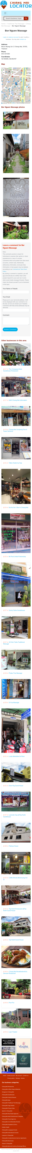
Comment (6, 315)
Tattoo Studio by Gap (15, 463)
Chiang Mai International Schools (10, 1132)
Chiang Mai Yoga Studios (8, 1105)
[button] (16, 84)
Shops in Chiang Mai (7, 1143)
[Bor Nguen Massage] (16, 120)
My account (19, 1075)
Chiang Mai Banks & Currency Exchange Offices (14, 1146)
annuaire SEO (16, 1150)
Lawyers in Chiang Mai (7, 1135)
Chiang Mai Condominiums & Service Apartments (14, 1138)
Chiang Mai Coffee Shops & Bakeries (11, 1089)
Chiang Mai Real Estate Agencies (10, 1113)
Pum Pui (11, 1002)
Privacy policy (11, 1078)
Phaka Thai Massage (15, 673)
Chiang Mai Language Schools (9, 1130)
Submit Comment (10, 329)
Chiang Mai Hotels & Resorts (9, 1097)
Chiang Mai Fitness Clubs (8, 1108)
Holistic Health (5, 1127)
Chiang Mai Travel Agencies (9, 1119)
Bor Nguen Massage (19, 26)
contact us (23, 39)
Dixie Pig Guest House (16, 785)
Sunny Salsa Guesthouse (17, 610)
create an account (13, 37)
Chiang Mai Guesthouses (8, 1094)
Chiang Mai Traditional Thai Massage (11, 1102)
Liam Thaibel (13, 1032)
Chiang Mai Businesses (8, 1140)
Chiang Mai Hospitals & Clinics (9, 1124)
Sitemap (18, 1078)
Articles (23, 1078)
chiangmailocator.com (10, 1149)
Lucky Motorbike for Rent (16, 756)
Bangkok (21, 1116)
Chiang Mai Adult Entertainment (10, 1116)
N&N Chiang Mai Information (18, 400)
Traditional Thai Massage (15, 24)
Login (4, 37)
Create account (11, 1075)
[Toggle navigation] (5, 13)
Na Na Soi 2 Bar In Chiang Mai (18, 507)
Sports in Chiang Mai (7, 1111)
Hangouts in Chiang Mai (8, 1092)
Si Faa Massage (14, 702)
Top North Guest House (16, 940)
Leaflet (13, 103)
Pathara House (13, 846)
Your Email (6, 297)
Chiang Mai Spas (6, 1100)
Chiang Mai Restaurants (8, 1086)
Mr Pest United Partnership (17, 556)
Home (3, 24)
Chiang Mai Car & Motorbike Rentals (11, 1121)
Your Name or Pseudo (10, 288)
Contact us (25, 1075)
